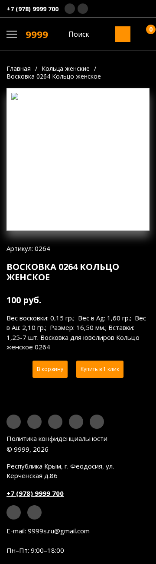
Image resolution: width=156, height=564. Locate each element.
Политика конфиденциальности (56, 438)
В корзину (50, 369)
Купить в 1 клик (100, 369)
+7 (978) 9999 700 (32, 9)
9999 (37, 34)
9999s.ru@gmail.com (59, 530)
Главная (18, 68)
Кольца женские (66, 68)
